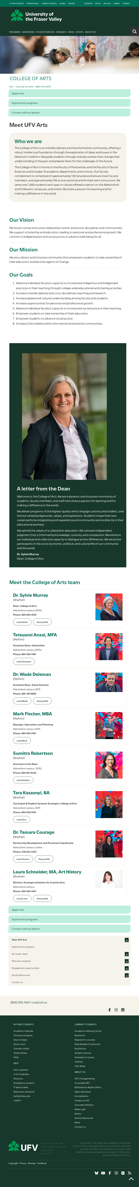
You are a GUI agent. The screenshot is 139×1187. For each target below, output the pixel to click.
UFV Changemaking (85, 1078)
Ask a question (21, 1069)
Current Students (49, 3)
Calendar (88, 3)
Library (116, 3)
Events (79, 31)
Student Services (45, 31)
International (32, 3)
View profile (42, 621)
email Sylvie (22, 621)
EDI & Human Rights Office (88, 1087)
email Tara (21, 819)
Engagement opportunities (25, 968)
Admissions (28, 31)
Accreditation (81, 1096)
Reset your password (24, 1091)
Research (61, 31)
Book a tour (19, 1044)
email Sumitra (23, 779)
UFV (11, 86)
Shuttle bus (80, 1048)
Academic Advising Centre (88, 1030)
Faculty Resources (21, 975)
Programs (14, 31)
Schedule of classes (84, 1057)
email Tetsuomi (24, 661)
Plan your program (21, 960)
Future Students (17, 3)
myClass (107, 3)
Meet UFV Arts (43, 86)
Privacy (22, 1163)
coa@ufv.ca (39, 1002)
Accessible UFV (82, 1082)
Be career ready (19, 953)
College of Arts (24, 86)
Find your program (23, 1035)
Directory (18, 1078)
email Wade (22, 700)
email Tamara (23, 858)
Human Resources (84, 1118)
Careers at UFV (82, 1100)
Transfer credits (21, 1048)
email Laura (22, 898)
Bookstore (80, 1035)
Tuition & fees (20, 1052)
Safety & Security (22, 1096)
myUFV (98, 3)
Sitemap (32, 1163)
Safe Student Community (87, 1044)
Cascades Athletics (84, 1104)
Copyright (13, 1163)
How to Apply (20, 1039)
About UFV (90, 31)
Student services (83, 1052)
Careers (126, 3)
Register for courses (85, 1039)
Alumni (62, 3)
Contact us (17, 982)
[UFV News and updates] (129, 1173)
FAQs (16, 1057)
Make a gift (80, 1109)
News (71, 31)
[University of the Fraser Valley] (36, 15)
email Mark (22, 740)
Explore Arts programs (23, 946)
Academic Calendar (23, 1030)
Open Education (83, 1091)
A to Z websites (21, 1074)
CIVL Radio (80, 1066)
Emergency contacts (24, 1082)
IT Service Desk (21, 1087)
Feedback (41, 1163)
